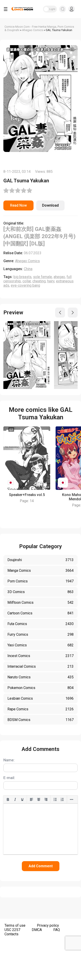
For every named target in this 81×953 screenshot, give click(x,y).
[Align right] (46, 799)
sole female (42, 277)
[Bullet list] (55, 799)
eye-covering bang (25, 285)
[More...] (71, 799)
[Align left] (31, 799)
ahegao (59, 277)
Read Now (18, 205)
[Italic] (15, 799)
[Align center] (39, 799)
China (28, 269)
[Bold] (8, 799)
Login (71, 9)
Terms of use (14, 925)
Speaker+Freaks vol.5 (27, 495)
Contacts (11, 934)
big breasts (23, 277)
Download (50, 205)
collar (26, 281)
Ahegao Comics (27, 261)
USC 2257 (12, 930)
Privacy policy (48, 925)
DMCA (37, 930)
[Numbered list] (62, 799)
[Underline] (22, 799)
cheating (39, 281)
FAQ (56, 930)
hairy (50, 281)
